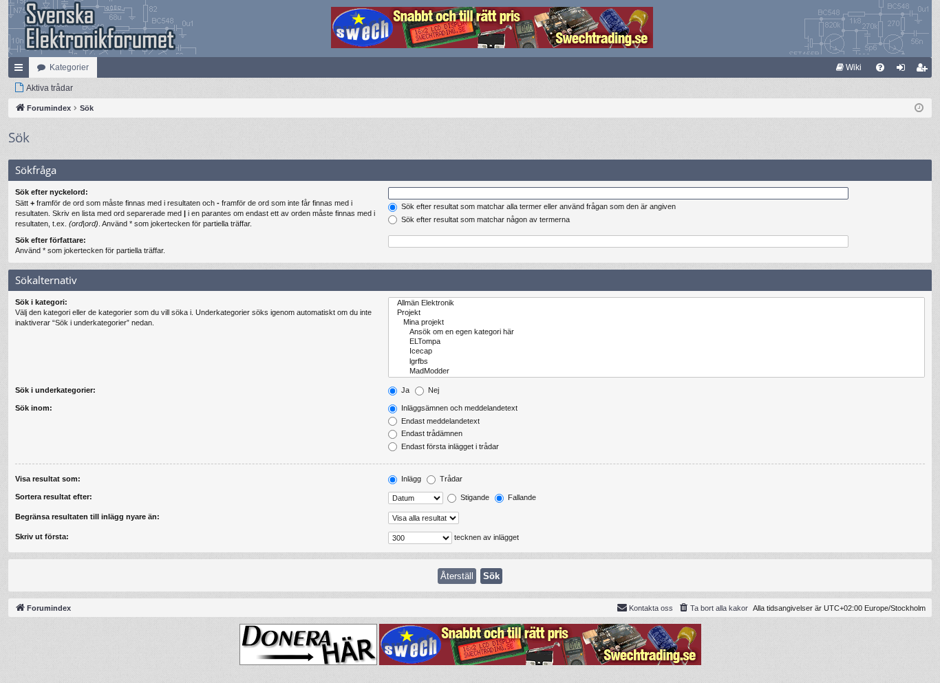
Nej (432, 390)
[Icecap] (656, 351)
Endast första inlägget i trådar (449, 446)
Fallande (521, 497)
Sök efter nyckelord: (51, 192)
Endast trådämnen (430, 433)
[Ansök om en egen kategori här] (656, 332)
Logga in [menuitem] (903, 70)
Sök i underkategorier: (55, 390)
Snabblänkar (21, 70)
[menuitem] (849, 67)
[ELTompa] (656, 342)
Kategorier (69, 67)
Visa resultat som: (48, 479)
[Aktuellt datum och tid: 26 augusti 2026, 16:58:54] (919, 108)
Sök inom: (33, 408)
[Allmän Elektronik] (656, 303)
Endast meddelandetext (439, 421)
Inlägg (410, 479)
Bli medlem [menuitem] (924, 70)
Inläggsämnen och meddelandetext (458, 408)
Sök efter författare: (50, 240)
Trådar (450, 479)
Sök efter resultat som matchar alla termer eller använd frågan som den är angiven (537, 206)
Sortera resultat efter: (53, 496)
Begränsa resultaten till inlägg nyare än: (87, 516)
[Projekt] (656, 313)
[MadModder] (656, 371)
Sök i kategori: (41, 302)
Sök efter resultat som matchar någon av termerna (484, 219)
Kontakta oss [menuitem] (651, 608)
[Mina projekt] (656, 322)
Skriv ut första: (42, 536)
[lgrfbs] (656, 362)
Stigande (473, 497)
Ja (404, 390)
